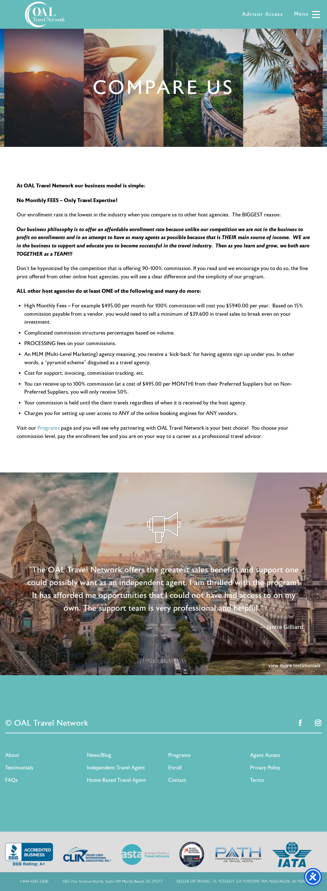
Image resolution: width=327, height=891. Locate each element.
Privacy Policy (265, 768)
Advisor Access (262, 14)
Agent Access (265, 755)
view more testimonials (294, 665)
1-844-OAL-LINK (34, 881)
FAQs (11, 780)
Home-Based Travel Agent (116, 780)
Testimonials (19, 768)
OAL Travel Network (45, 14)
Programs (48, 428)
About (12, 755)
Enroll (175, 768)
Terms (257, 780)
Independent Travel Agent (116, 768)
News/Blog (99, 755)
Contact (177, 780)
